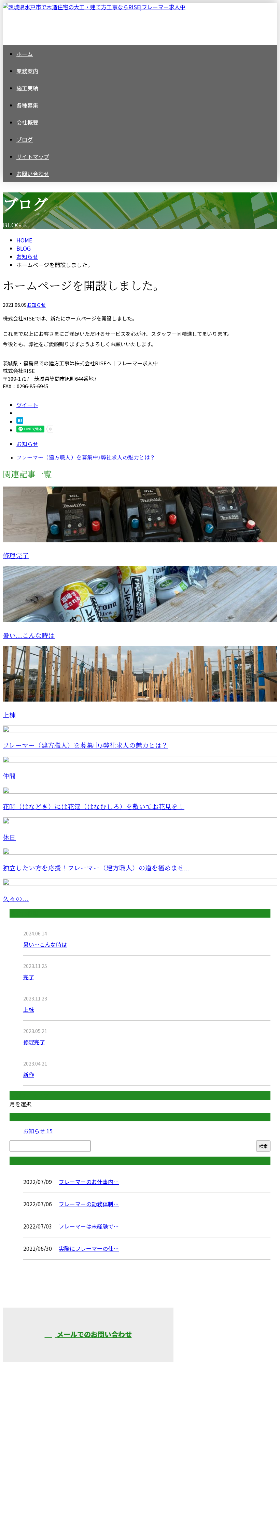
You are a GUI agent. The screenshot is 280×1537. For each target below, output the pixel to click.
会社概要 (27, 122)
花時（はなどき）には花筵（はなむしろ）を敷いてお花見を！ (93, 806)
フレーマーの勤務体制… (89, 1204)
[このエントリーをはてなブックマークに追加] (19, 421)
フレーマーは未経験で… (89, 1226)
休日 (9, 837)
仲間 (9, 776)
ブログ (24, 139)
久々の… (16, 899)
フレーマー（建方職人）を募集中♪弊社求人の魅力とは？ (85, 745)
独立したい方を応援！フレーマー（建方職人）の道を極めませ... (96, 868)
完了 (28, 977)
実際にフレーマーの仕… (89, 1248)
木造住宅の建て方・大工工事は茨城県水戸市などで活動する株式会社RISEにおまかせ (222, 1356)
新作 (28, 1074)
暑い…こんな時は (29, 635)
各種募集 (27, 105)
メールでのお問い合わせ (93, 1334)
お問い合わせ (32, 173)
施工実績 (27, 88)
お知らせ (36, 304)
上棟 (9, 715)
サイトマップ (32, 156)
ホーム (24, 54)
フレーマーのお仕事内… (89, 1181)
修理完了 (16, 555)
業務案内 (27, 71)
